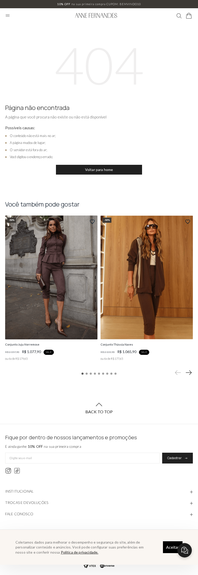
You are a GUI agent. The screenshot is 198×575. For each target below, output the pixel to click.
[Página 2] (87, 374)
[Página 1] (82, 374)
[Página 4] (95, 374)
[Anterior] (178, 372)
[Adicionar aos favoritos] (92, 222)
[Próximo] (189, 372)
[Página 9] (115, 374)
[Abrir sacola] (189, 16)
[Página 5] (99, 374)
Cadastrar (174, 458)
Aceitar (172, 547)
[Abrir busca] (179, 16)
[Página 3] (91, 374)
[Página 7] (107, 374)
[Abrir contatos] (184, 550)
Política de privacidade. (79, 552)
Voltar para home (99, 169)
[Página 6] (103, 374)
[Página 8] (111, 374)
